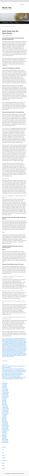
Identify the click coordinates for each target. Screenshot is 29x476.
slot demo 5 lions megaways (17, 351)
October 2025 (5, 394)
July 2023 (4, 432)
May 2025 (4, 401)
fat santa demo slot (10, 348)
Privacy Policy (5, 22)
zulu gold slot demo (10, 356)
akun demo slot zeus (16, 341)
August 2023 (4, 431)
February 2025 (5, 406)
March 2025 (4, 404)
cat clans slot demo (12, 344)
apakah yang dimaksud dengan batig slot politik (14, 342)
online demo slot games (21, 349)
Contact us (17, 22)
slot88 (3, 463)
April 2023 (4, 436)
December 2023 (5, 425)
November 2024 (5, 410)
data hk (3, 455)
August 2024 (4, 414)
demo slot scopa (5, 346)
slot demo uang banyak (17, 354)
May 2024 (4, 418)
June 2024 (4, 417)
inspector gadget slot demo (11, 349)
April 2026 (4, 386)
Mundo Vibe (7, 7)
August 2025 (4, 397)
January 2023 (5, 441)
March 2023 (4, 438)
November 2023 (5, 427)
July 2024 (4, 415)
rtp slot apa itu (9, 351)
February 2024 (5, 422)
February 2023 (5, 439)
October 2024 (5, 411)
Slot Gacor (4, 460)
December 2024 (5, 408)
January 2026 (5, 390)
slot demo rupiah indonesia (7, 354)
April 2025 (4, 403)
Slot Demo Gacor (9, 338)
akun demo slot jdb (9, 339)
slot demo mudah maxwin (20, 352)
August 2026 (4, 383)
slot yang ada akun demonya (15, 355)
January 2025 (5, 407)
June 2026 (4, 385)
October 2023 (5, 428)
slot (3, 449)
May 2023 (4, 435)
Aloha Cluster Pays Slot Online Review (10, 32)
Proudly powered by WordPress (18, 473)
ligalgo (3, 468)
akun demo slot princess (18, 339)
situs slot (4, 447)
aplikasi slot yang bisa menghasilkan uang (14, 343)
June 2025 (4, 400)
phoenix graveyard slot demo (7, 350)
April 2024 (4, 420)
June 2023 (4, 434)
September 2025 (5, 396)
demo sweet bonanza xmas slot (15, 346)
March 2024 (4, 421)
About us (11, 22)
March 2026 (4, 387)
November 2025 (5, 393)
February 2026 (5, 389)
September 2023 (5, 429)
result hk (4, 457)
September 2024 (5, 413)
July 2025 (4, 399)
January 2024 (5, 424)
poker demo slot (17, 350)
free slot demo (17, 348)
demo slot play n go (9, 345)
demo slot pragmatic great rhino (19, 345)
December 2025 (5, 392)
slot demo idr (12, 352)
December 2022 (5, 442)
